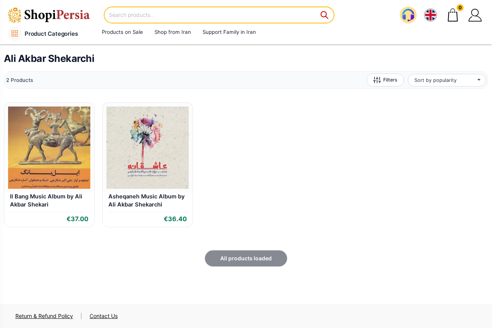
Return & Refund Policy (44, 316)
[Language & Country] (430, 15)
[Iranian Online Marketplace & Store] (54, 14)
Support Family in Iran (229, 32)
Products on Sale (122, 32)
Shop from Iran (173, 32)
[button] (475, 15)
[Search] (325, 15)
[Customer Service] (408, 15)
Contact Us (104, 316)
